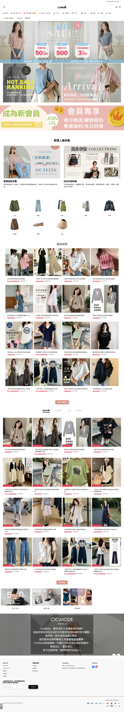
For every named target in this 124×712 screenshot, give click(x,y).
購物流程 (5, 670)
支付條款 (35, 665)
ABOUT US (5, 665)
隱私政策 (5, 676)
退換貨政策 (35, 670)
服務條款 (35, 668)
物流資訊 (5, 673)
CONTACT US (6, 668)
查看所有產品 (62, 582)
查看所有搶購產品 (62, 402)
